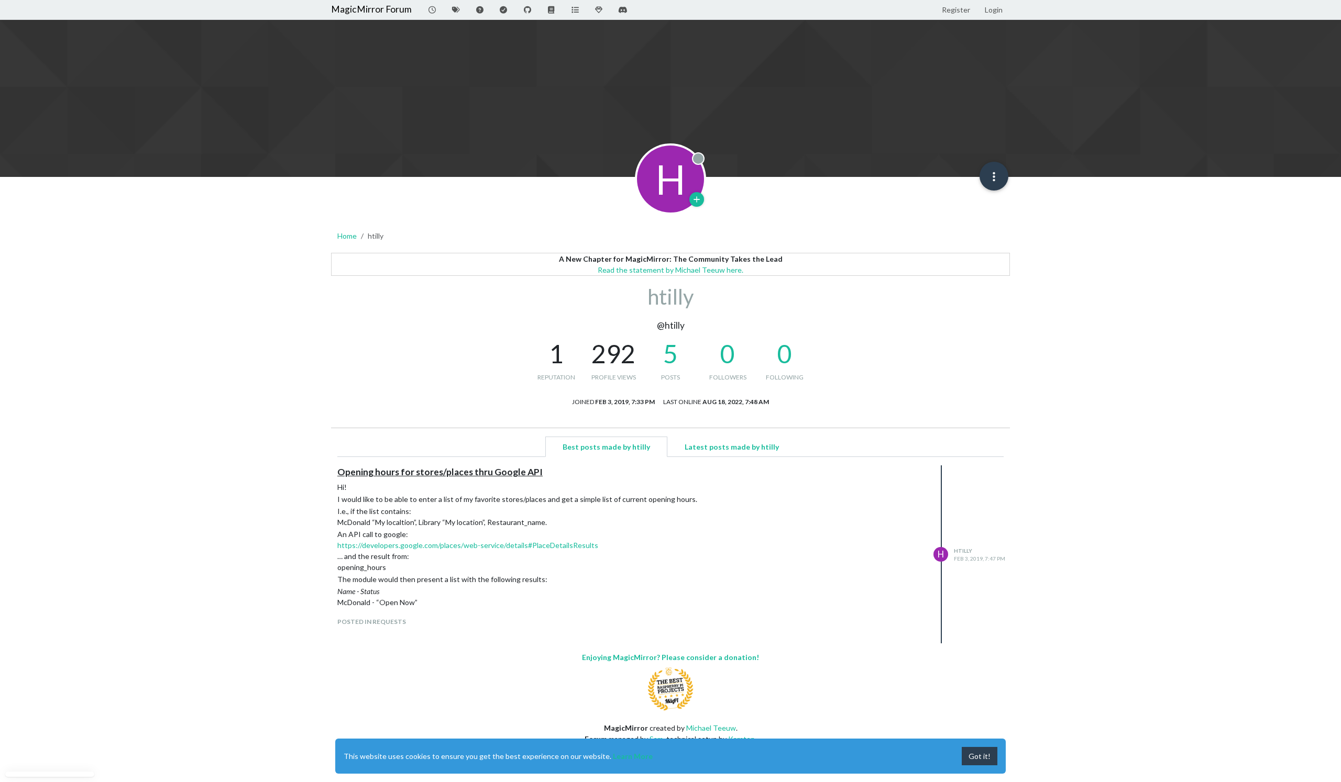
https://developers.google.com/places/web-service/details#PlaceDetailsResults (467, 545)
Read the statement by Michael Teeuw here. (670, 269)
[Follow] (696, 199)
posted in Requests (371, 621)
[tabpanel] (670, 554)
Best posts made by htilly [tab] (606, 446)
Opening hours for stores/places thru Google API (440, 471)
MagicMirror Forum (371, 9)
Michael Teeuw (711, 727)
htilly (963, 551)
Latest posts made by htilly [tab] (732, 446)
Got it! (980, 756)
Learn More (633, 756)
